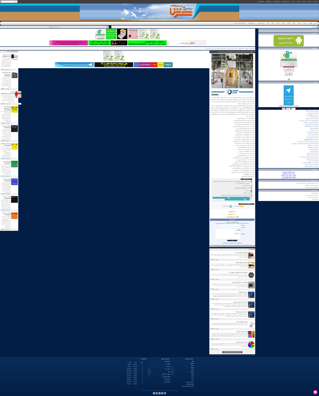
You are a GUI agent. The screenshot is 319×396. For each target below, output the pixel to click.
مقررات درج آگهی (286, 1)
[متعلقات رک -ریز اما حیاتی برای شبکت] (251, 288)
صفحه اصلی (315, 1)
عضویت (309, 1)
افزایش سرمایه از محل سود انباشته (288, 176)
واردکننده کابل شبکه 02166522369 (6, 127)
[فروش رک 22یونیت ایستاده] (251, 327)
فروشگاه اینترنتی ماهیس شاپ (312, 161)
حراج (268, 23)
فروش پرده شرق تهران (314, 128)
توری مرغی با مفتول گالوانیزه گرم (312, 159)
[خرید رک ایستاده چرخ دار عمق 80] (251, 308)
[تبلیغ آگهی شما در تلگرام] (147, 45)
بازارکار (283, 23)
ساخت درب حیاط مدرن (313, 130)
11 (223, 352)
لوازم (316, 23)
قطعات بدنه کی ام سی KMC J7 (312, 119)
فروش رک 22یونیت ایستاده (241, 322)
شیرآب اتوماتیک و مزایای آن (289, 172)
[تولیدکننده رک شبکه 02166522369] (14, 219)
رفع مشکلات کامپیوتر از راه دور (241, 252)
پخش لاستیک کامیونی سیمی (312, 113)
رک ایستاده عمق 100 (243, 292)
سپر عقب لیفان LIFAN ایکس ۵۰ (312, 115)
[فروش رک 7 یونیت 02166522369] (14, 167)
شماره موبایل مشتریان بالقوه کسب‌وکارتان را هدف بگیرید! (307, 141)
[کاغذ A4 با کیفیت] (122, 39)
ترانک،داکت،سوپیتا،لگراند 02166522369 (6, 144)
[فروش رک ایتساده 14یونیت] (251, 348)
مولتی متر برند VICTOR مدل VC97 (311, 166)
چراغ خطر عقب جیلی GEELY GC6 (311, 126)
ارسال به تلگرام (226, 206)
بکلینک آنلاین (261, 1)
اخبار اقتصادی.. (314, 27)
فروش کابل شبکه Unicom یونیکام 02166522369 (7, 108)
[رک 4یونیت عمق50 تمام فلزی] (251, 268)
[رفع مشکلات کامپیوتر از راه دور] (251, 258)
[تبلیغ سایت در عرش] (111, 39)
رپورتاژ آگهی (268, 1)
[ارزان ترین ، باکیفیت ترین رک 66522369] (14, 60)
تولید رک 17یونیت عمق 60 (242, 332)
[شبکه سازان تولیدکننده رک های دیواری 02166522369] (14, 78)
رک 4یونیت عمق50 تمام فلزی (241, 262)
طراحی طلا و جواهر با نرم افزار (312, 132)
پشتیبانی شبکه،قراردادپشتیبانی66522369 (7, 92)
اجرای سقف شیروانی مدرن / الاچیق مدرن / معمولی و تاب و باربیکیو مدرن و (304, 143)
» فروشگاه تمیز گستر (314, 193)
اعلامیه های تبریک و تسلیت (239, 23)
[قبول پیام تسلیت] (107, 45)
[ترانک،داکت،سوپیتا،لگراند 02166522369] (14, 149)
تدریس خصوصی (261, 23)
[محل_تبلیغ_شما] (144, 39)
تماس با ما (297, 1)
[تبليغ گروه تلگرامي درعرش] (100, 39)
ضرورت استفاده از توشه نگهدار (288, 174)
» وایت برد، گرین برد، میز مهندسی (312, 195)
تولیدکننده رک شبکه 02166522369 (7, 214)
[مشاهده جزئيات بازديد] (289, 80)
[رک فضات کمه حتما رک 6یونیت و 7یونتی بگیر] (251, 278)
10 (225, 352)
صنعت (278, 23)
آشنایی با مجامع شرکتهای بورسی (289, 178)
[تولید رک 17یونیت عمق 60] (251, 337)
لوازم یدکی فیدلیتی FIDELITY (312, 155)
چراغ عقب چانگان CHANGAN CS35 (311, 140)
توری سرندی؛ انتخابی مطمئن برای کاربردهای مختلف (308, 157)
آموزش (299, 23)
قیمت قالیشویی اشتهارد (313, 149)
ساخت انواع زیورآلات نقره (313, 117)
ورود (293, 1)
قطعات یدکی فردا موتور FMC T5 (312, 111)
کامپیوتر (310, 23)
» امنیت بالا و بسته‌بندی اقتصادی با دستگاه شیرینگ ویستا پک (307, 183)
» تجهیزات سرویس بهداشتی (313, 197)
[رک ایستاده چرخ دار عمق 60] (251, 318)
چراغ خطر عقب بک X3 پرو (313, 134)
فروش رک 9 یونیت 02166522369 (7, 197)
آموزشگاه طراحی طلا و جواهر (312, 153)
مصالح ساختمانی (251, 23)
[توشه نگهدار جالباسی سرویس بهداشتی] (133, 39)
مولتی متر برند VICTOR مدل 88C (311, 164)
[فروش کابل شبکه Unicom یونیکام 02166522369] (14, 112)
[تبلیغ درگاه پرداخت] (68, 45)
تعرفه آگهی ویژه (276, 1)
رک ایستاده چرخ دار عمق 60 (241, 312)
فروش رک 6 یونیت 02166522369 (7, 180)
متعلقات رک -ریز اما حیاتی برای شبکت (239, 282)
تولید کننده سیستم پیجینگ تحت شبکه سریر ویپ (239, 198)
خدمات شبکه (241, 48)
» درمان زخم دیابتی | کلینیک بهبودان (312, 185)
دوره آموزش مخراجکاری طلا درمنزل (311, 124)
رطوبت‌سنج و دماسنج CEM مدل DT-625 (310, 162)
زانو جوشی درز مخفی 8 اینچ (313, 147)
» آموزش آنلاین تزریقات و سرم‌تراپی (312, 187)
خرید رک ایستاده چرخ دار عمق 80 (240, 302)
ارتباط (273, 23)
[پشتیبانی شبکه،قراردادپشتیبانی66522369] (17, 97)
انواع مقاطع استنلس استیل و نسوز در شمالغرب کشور (308, 120)
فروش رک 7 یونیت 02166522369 (7, 162)
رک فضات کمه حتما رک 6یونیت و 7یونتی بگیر (238, 272)
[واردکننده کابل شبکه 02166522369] (14, 132)
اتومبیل (288, 23)
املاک (294, 23)
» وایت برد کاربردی (315, 199)
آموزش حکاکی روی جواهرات (312, 145)
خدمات (304, 23)
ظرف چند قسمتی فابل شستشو (312, 138)
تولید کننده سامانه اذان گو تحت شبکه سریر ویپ (234, 199)
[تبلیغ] (155, 39)
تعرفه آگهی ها (288, 69)
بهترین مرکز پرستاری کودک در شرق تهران (310, 122)
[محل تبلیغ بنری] (113, 67)
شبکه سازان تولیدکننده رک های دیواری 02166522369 (6, 74)
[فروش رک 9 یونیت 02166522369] (14, 202)
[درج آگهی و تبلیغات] (153, 67)
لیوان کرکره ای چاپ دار (314, 151)
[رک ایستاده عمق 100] (251, 298)
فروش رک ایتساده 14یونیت (241, 342)
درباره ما (304, 1)
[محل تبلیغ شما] (186, 45)
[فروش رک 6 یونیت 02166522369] (14, 185)
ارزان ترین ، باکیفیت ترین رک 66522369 (6, 55)
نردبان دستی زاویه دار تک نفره (312, 136)
